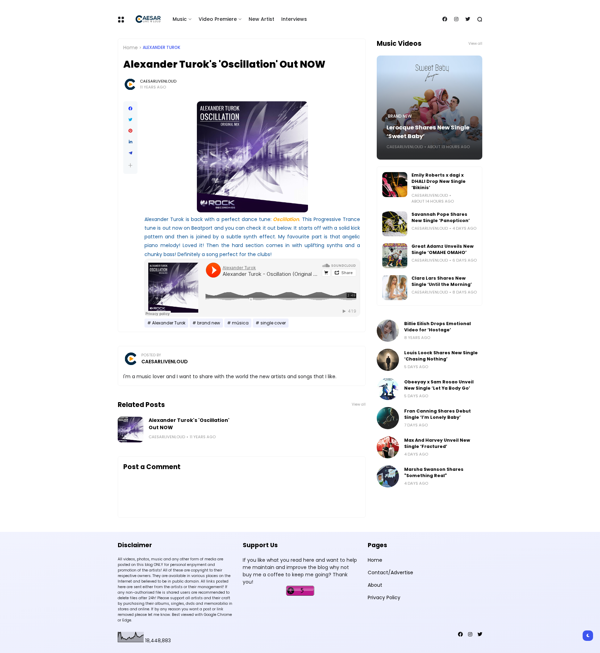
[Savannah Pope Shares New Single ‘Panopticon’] (394, 223)
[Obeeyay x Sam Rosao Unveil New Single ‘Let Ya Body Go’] (388, 389)
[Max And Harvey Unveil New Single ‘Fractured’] (388, 447)
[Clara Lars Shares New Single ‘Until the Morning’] (394, 287)
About (375, 585)
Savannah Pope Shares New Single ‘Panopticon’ (440, 217)
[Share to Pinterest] (130, 131)
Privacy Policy (384, 597)
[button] (130, 165)
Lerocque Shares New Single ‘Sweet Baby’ (427, 132)
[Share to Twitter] (130, 120)
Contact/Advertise (390, 572)
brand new (208, 323)
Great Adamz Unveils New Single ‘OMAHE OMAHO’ (442, 249)
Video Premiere (218, 19)
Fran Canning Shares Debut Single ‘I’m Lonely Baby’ (437, 414)
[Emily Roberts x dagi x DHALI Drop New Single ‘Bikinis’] (394, 184)
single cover (273, 323)
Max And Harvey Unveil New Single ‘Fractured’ (437, 443)
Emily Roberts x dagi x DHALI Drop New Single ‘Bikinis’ (438, 181)
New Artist (261, 19)
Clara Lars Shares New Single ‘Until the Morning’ (441, 281)
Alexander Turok (161, 47)
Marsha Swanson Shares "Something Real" (434, 472)
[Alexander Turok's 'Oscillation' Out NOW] (130, 429)
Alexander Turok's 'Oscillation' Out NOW (189, 424)
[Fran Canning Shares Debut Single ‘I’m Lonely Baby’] (388, 418)
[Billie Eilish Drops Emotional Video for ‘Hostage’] (388, 331)
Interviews (294, 19)
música (240, 323)
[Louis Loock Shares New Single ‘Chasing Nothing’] (388, 360)
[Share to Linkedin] (130, 142)
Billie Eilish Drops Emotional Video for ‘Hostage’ (437, 327)
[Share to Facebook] (130, 109)
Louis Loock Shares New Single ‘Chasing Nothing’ (441, 356)
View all (359, 404)
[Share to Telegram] (130, 153)
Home (130, 47)
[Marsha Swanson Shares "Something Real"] (388, 476)
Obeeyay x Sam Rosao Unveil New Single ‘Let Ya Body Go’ (439, 385)
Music (180, 19)
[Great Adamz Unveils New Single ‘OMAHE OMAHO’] (394, 255)
